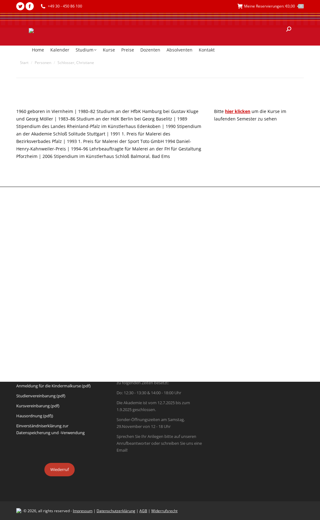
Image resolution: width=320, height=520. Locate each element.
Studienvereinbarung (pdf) (40, 396)
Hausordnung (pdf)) (34, 416)
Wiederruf (59, 469)
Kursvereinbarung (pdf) (37, 406)
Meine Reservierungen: (273, 6)
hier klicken (237, 111)
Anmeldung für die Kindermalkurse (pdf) (53, 386)
